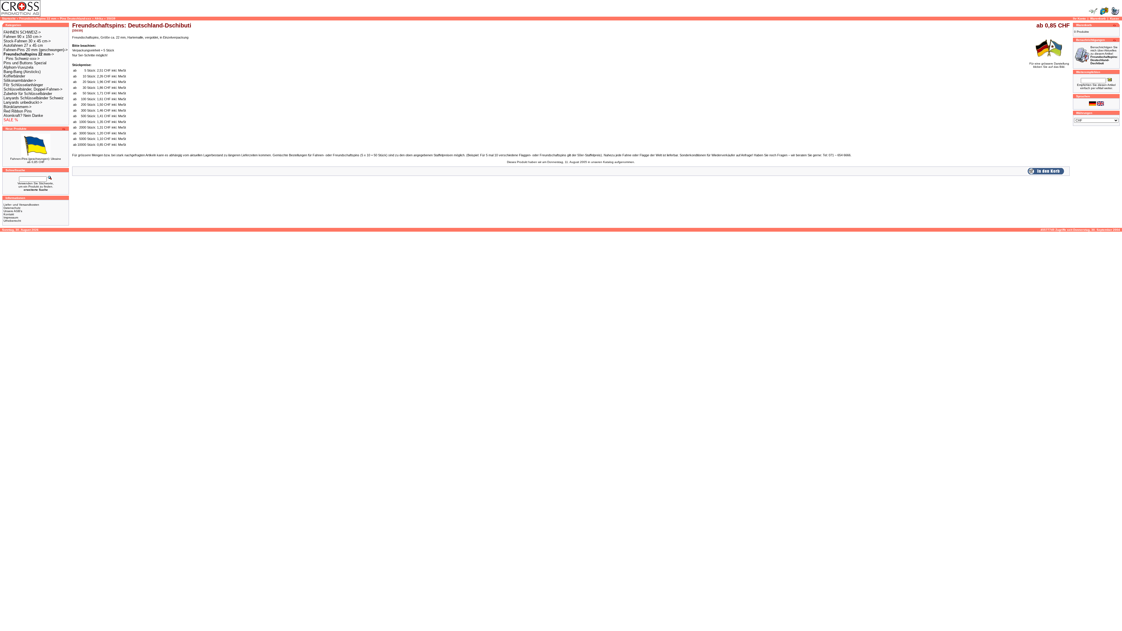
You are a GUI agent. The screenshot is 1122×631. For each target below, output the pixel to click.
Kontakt (9, 214)
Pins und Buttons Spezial (25, 63)
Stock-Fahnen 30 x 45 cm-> (27, 41)
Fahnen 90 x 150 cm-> (23, 36)
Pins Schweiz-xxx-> (23, 58)
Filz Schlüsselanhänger (23, 85)
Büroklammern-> (18, 107)
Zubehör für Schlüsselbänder (28, 93)
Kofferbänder (14, 76)
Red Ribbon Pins (18, 111)
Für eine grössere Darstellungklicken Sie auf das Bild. (1049, 65)
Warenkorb (1098, 18)
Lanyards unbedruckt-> (23, 102)
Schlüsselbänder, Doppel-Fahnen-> (33, 89)
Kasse (1114, 18)
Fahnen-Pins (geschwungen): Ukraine (35, 158)
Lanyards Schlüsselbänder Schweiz (34, 98)
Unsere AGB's (13, 211)
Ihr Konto (1079, 18)
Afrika (99, 18)
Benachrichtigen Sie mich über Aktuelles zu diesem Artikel (1104, 55)
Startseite (9, 18)
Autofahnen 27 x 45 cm (23, 45)
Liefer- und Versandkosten (21, 204)
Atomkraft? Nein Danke (23, 115)
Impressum (11, 217)
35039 (111, 18)
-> (29, 54)
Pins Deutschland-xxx (75, 18)
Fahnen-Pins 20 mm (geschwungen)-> (36, 50)
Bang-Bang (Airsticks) (22, 72)
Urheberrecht (12, 220)
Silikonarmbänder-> (20, 80)
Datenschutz (12, 207)
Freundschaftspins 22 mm (37, 18)
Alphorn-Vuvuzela (18, 67)
